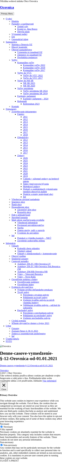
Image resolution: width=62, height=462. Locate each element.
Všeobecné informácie (27, 222)
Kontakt (15, 106)
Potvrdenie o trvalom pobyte (36, 295)
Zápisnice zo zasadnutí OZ (29, 55)
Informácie (11, 243)
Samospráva (11, 42)
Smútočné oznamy (20, 259)
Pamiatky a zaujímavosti (23, 24)
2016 (25, 129)
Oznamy (15, 328)
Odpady (15, 246)
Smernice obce (18, 202)
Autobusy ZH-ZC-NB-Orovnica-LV (34, 264)
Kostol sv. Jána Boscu (27, 29)
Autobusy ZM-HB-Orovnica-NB (32, 271)
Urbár (8, 326)
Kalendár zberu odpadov (28, 248)
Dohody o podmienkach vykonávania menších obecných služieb (40, 190)
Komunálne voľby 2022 (34, 65)
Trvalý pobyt (23, 292)
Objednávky (23, 137)
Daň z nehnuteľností (21, 215)
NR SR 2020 (29, 86)
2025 (25, 160)
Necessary (8, 427)
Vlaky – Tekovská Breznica (30, 274)
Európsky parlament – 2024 (35, 99)
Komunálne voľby (25, 62)
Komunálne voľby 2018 (34, 68)
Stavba (20, 228)
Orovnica (7, 7)
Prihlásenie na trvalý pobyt (35, 297)
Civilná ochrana (19, 320)
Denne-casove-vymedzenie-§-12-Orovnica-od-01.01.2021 (26, 365)
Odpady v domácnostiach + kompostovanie (37, 253)
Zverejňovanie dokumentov (24, 111)
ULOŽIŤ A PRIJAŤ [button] (9, 460)
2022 (25, 168)
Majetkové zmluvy (31, 186)
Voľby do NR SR (25, 80)
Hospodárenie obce (20, 207)
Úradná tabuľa (12, 339)
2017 (25, 132)
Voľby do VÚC (24, 73)
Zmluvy (21, 155)
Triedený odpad (24, 251)
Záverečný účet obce (26, 209)
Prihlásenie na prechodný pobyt (37, 315)
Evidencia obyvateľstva (22, 287)
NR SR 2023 (29, 83)
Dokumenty (11, 109)
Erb (13, 37)
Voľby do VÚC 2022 (33, 75)
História (15, 21)
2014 (25, 124)
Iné (24, 197)
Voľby (14, 60)
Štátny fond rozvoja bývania (36, 184)
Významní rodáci (19, 34)
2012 (25, 119)
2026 (25, 158)
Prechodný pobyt (25, 310)
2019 (25, 176)
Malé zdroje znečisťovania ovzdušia (28, 220)
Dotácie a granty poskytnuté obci (38, 194)
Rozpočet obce (24, 212)
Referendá (22, 101)
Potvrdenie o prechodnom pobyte (38, 313)
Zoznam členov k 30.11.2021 (25, 331)
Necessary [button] (4, 424)
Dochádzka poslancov (27, 57)
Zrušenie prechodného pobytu (36, 318)
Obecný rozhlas (19, 256)
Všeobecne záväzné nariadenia (26, 199)
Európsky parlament (26, 96)
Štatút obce (17, 204)
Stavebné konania (20, 217)
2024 (25, 163)
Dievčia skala (23, 31)
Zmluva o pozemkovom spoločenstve (29, 333)
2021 (25, 171)
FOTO (9, 341)
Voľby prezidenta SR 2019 (35, 93)
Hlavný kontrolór (19, 47)
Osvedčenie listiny (25, 284)
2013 (25, 122)
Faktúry (20, 114)
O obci (9, 18)
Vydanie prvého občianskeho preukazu (35, 289)
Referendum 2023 (31, 104)
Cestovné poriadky (20, 261)
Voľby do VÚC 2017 (33, 78)
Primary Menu (7, 14)
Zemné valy (22, 26)
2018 (25, 135)
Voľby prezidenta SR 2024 (35, 91)
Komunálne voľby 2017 (34, 70)
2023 (25, 166)
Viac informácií (49, 381)
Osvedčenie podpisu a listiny (25, 279)
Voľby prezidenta (25, 88)
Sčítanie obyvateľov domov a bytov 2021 (30, 323)
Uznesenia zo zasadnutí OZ (29, 52)
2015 (25, 127)
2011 (25, 117)
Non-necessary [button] (7, 442)
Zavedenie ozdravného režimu (31, 240)
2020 (25, 173)
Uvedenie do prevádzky (28, 233)
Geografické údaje (20, 39)
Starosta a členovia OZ (22, 44)
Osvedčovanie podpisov (28, 282)
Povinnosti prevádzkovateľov (30, 225)
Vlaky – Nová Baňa (26, 277)
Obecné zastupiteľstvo (22, 49)
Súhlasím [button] (37, 381)
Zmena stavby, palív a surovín (31, 230)
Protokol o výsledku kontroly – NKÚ (34, 238)
